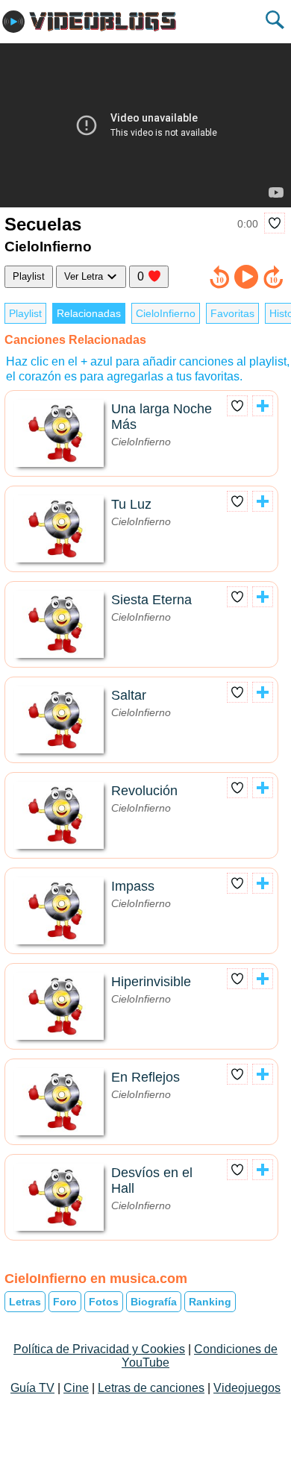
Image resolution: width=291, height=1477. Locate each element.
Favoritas (232, 313)
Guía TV (32, 1388)
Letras (25, 1302)
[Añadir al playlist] (262, 405)
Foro (65, 1302)
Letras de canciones (151, 1388)
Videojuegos (247, 1388)
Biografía (154, 1302)
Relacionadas (89, 313)
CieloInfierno (165, 313)
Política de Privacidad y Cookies (99, 1349)
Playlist (29, 276)
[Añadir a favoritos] (274, 223)
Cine (76, 1388)
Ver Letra (85, 276)
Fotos (104, 1302)
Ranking (210, 1302)
